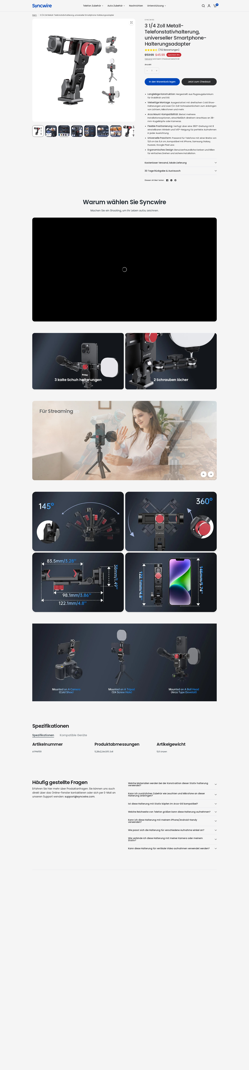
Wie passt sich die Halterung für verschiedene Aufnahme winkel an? (166, 830)
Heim (34, 15)
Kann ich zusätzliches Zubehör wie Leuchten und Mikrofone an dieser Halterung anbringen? (166, 794)
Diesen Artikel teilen (154, 180)
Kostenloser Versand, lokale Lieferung (166, 162)
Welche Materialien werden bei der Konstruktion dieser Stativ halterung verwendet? (168, 784)
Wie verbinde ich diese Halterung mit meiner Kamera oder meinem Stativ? (165, 839)
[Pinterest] (175, 180)
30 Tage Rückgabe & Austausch (163, 170)
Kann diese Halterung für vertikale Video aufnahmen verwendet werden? (169, 848)
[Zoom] (131, 22)
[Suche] (203, 6)
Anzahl (148, 64)
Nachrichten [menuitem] (136, 5)
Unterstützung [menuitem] (155, 5)
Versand (148, 59)
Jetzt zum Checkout (199, 81)
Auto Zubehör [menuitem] (115, 5)
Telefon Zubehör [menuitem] (92, 5)
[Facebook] (167, 180)
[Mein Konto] (209, 6)
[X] (171, 180)
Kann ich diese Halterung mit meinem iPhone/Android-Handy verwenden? (162, 821)
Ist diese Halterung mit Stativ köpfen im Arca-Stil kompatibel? (163, 803)
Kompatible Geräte (73, 735)
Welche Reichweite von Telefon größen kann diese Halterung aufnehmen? (169, 811)
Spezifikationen (43, 735)
